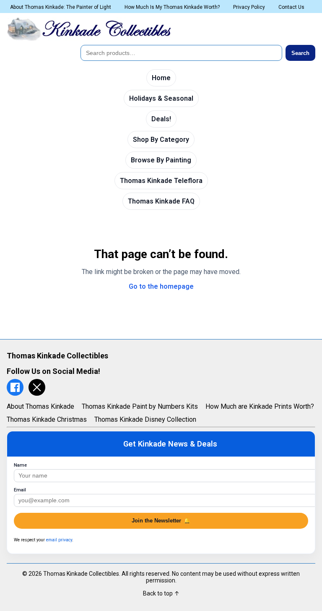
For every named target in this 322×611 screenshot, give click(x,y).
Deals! (161, 119)
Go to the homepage (161, 286)
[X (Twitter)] (37, 387)
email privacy (59, 540)
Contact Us (291, 7)
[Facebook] (15, 387)
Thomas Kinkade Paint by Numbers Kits (140, 406)
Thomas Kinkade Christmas (47, 419)
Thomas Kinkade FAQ (161, 201)
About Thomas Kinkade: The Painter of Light (60, 7)
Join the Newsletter (161, 520)
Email (20, 490)
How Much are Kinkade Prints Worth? (259, 406)
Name (20, 465)
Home (161, 78)
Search (300, 53)
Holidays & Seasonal (161, 98)
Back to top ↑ (161, 593)
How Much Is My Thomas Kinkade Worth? (172, 7)
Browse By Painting (161, 160)
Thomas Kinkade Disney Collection (145, 419)
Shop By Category (161, 140)
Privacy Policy (249, 7)
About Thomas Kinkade (40, 406)
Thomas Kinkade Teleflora (161, 181)
